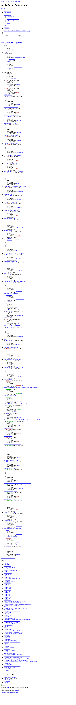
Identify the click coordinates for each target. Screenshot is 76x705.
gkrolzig (18, 457)
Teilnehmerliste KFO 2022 (10, 468)
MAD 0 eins (19, 207)
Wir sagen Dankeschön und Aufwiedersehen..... (15, 253)
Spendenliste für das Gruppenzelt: (11, 135)
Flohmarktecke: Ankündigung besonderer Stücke (15, 186)
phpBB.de (16, 690)
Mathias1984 (19, 377)
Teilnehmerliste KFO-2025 (10, 218)
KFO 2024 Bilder (8, 238)
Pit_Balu (18, 425)
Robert (7, 80)
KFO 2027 (6, 52)
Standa (7, 413)
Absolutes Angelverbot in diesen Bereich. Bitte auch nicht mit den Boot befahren (22, 419)
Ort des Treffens (7, 301)
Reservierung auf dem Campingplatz (12, 528)
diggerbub (18, 132)
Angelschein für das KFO (10, 395)
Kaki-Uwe (9, 96)
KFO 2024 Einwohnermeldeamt (11, 309)
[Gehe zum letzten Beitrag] (19, 92)
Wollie (17, 250)
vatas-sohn (18, 364)
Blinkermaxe (10, 421)
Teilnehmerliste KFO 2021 (10, 499)
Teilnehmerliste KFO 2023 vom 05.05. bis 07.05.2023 (16, 367)
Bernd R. (8, 232)
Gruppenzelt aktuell (8, 428)
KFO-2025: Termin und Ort (10, 202)
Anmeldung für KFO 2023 (10, 411)
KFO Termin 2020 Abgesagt (10, 536)
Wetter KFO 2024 (8, 273)
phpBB (8, 687)
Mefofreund (8, 348)
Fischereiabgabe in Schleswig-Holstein (13, 155)
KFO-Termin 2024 (8, 317)
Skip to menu (4, 1)
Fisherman (8, 461)
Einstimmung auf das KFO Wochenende (13, 171)
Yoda (17, 480)
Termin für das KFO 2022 (10, 512)
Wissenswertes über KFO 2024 (11, 261)
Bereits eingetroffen (8, 230)
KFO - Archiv (7, 61)
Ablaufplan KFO (8, 379)
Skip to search (17, 1)
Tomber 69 (18, 140)
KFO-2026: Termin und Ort (10, 163)
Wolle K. (18, 183)
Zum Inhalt (3, 8)
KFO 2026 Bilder (18, 67)
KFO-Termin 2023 (8, 436)
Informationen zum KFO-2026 (11, 107)
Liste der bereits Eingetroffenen (11, 115)
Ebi (6, 303)
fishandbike (11, 59)
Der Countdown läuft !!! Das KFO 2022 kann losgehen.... (17, 483)
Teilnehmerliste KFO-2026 (10, 123)
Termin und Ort (7, 87)
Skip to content (10, 1)
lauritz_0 (11, 68)
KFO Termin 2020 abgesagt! (10, 544)
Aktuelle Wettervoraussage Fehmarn (12, 359)
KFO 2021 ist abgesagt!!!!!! (10, 491)
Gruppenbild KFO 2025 (9, 194)
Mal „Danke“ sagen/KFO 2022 (11, 460)
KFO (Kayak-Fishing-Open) (11, 42)
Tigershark (8, 360)
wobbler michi (19, 227)
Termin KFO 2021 (8, 520)
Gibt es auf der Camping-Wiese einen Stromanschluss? (16, 403)
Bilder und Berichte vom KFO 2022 (12, 444)
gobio (17, 542)
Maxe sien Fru (19, 152)
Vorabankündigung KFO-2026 (11, 210)
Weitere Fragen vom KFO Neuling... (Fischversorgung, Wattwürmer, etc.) (21, 387)
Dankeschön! (7, 339)
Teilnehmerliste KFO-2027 (20, 57)
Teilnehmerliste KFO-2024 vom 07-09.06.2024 (15, 281)
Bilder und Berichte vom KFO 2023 (12, 326)
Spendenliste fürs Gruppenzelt (11, 347)
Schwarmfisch (19, 299)
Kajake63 (18, 465)
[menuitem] (11, 16)
